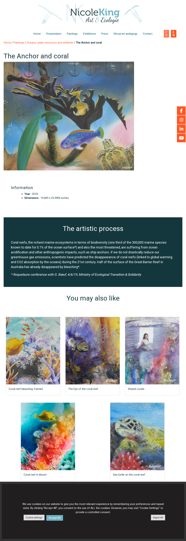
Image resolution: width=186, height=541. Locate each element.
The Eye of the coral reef (83, 389)
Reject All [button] (158, 517)
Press (104, 33)
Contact (147, 33)
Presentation (53, 33)
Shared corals (136, 389)
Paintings (72, 33)
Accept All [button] (54, 517)
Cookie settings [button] (34, 517)
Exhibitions (89, 33)
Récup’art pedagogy (125, 33)
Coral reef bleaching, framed (26, 389)
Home (37, 33)
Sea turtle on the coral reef (129, 474)
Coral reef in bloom (35, 474)
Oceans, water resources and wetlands (50, 42)
